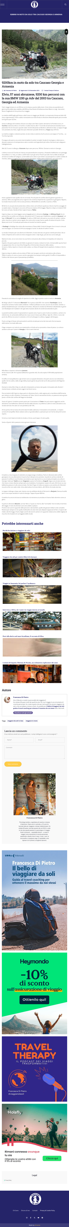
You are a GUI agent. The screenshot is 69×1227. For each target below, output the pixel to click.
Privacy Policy (8, 1180)
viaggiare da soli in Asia (15, 721)
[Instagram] (26, 1217)
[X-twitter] (34, 1217)
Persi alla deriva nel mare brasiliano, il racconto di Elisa (23, 636)
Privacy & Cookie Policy (47, 1210)
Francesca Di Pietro (10, 90)
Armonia (37, 1225)
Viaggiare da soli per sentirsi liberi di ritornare (20, 557)
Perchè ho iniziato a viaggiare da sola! (16, 530)
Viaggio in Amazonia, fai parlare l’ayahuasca (19, 583)
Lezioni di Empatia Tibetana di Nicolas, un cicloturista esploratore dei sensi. (30, 663)
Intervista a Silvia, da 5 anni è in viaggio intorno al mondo (24, 610)
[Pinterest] (42, 1217)
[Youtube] (38, 1217)
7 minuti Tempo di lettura (51, 90)
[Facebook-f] (30, 1217)
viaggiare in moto (32, 721)
